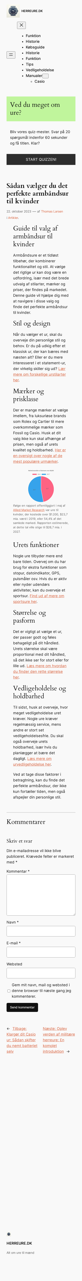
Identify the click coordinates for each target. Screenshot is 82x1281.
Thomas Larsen (52, 211)
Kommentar (18, 871)
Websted (14, 964)
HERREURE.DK (32, 11)
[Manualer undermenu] (45, 76)
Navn (13, 922)
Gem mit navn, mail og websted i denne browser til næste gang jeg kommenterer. (41, 991)
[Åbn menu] (11, 55)
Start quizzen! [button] (41, 159)
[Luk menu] (21, 25)
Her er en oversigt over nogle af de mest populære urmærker (39, 456)
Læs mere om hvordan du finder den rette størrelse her (39, 671)
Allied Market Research (29, 510)
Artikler (13, 218)
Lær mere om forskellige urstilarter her (39, 374)
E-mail (14, 943)
